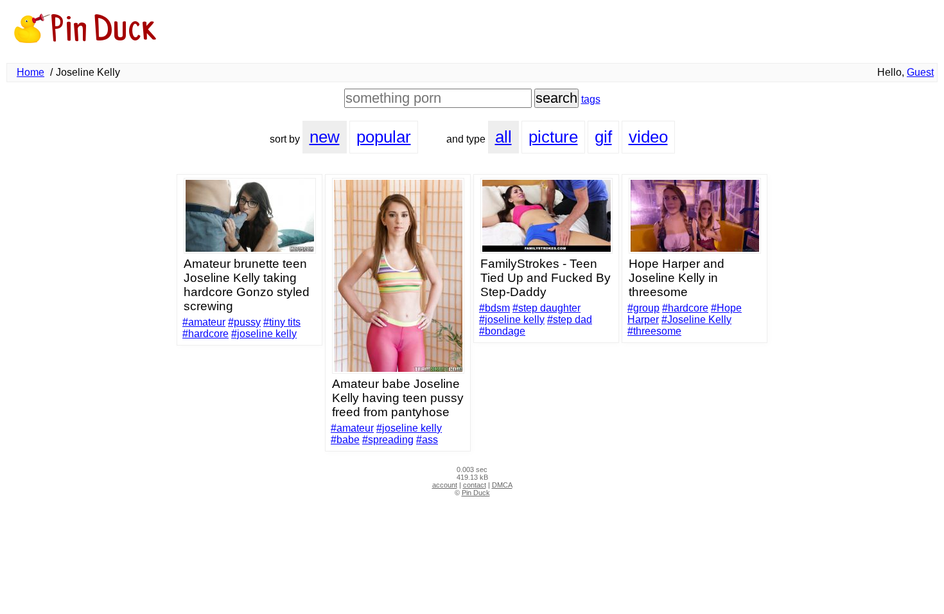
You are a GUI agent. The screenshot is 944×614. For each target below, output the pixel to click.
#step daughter (546, 308)
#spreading (388, 439)
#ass (427, 439)
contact (474, 485)
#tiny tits (282, 322)
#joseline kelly (264, 333)
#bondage (502, 331)
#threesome (654, 331)
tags (590, 99)
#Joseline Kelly (696, 319)
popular (383, 137)
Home (30, 72)
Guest (920, 72)
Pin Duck (476, 492)
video (648, 137)
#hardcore (205, 333)
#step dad (569, 319)
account (444, 485)
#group (643, 308)
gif (603, 137)
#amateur (203, 322)
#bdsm (494, 308)
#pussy (244, 322)
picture (553, 137)
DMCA (502, 485)
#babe (345, 439)
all (503, 137)
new (325, 137)
